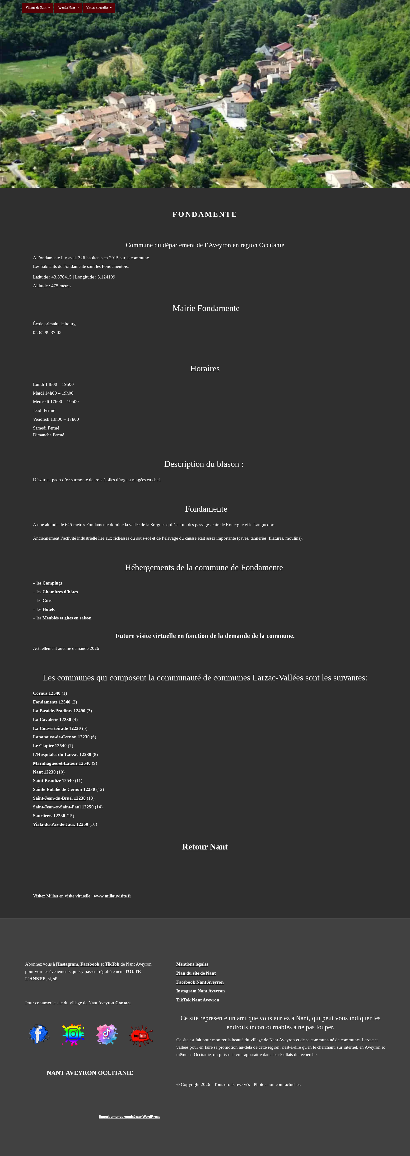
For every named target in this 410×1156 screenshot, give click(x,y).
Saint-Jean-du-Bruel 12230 (59, 798)
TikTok (112, 964)
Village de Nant (36, 7)
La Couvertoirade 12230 (57, 728)
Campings (52, 582)
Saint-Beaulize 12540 (53, 780)
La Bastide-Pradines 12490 (59, 710)
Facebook (89, 964)
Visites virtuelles (97, 7)
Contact (123, 1002)
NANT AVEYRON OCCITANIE (90, 1072)
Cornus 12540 (47, 693)
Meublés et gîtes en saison (67, 617)
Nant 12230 (44, 771)
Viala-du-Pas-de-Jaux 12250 (60, 824)
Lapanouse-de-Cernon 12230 (61, 736)
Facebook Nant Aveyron (200, 982)
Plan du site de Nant (196, 973)
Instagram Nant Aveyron (200, 990)
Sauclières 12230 (49, 815)
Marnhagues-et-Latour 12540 (62, 763)
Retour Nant (205, 846)
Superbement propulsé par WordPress (129, 1116)
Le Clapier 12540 (50, 745)
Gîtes (47, 600)
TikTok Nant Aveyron (197, 999)
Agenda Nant (66, 7)
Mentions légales (192, 964)
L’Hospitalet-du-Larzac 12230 (62, 754)
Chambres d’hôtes (60, 591)
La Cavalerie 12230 (52, 719)
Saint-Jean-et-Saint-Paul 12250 (63, 806)
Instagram (68, 964)
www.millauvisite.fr (112, 895)
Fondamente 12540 (51, 701)
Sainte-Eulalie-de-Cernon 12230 (64, 789)
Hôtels (48, 609)
